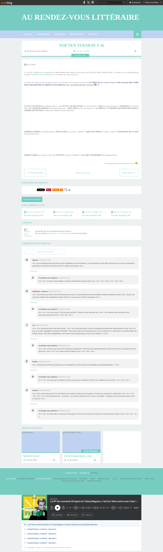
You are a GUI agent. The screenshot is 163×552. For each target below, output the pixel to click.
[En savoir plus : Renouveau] (41, 447)
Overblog (94, 473)
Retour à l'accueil (83, 173)
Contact (93, 34)
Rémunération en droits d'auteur (131, 479)
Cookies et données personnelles (72, 481)
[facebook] (84, 2)
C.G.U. (115, 479)
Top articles (83, 479)
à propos (88, 515)
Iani (76, 75)
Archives (60, 34)
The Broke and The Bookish (42, 75)
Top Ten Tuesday (83, 51)
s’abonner (59, 515)
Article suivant (128, 173)
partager (73, 515)
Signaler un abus (104, 479)
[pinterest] (92, 2)
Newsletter (77, 34)
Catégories (43, 34)
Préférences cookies (94, 481)
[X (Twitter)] (88, 2)
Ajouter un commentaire (45, 252)
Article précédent (36, 173)
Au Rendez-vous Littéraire (80, 17)
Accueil (28, 34)
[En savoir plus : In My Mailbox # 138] (81, 447)
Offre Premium (150, 479)
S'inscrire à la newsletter (32, 199)
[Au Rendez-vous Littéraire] (28, 232)
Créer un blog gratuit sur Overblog (65, 479)
